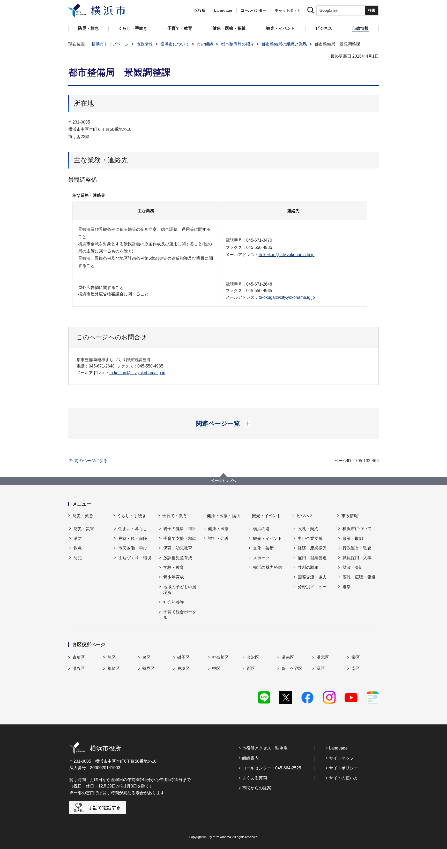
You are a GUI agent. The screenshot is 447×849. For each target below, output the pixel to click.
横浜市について (174, 44)
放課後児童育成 (177, 558)
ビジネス (305, 516)
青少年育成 (173, 577)
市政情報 (144, 44)
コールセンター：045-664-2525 (271, 768)
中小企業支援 (310, 538)
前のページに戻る (91, 460)
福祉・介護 (218, 538)
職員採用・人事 (356, 558)
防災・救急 (82, 516)
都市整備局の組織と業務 (284, 44)
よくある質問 (254, 778)
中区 (216, 668)
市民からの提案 (256, 788)
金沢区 (253, 657)
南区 (356, 668)
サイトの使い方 (343, 778)
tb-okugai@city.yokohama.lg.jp (287, 297)
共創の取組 (308, 567)
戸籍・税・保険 (132, 538)
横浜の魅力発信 (267, 567)
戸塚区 (183, 668)
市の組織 (205, 44)
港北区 (323, 657)
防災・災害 (83, 528)
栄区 (356, 657)
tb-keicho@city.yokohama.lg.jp (137, 373)
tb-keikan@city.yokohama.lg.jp (287, 255)
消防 (77, 538)
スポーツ (261, 558)
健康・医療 (218, 528)
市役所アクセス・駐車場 (265, 748)
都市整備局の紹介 (237, 44)
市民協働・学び (132, 548)
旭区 (111, 657)
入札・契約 (308, 528)
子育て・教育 (174, 516)
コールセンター (253, 10)
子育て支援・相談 (179, 538)
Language (338, 748)
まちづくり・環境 (134, 558)
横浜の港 (261, 528)
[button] (223, 423)
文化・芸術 (263, 548)
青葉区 (78, 657)
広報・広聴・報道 (359, 577)
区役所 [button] (200, 10)
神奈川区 (220, 657)
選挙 (346, 587)
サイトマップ (341, 758)
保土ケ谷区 (292, 668)
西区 (251, 668)
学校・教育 (173, 567)
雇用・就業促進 (312, 558)
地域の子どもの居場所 (179, 590)
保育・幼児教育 (177, 548)
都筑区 (113, 668)
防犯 (77, 558)
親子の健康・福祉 (179, 528)
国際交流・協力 (312, 577)
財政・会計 (352, 567)
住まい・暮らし (132, 528)
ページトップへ (223, 481)
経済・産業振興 (312, 548)
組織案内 (250, 758)
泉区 (146, 657)
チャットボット (287, 10)
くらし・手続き (131, 516)
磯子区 (183, 657)
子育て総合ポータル (179, 615)
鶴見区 (148, 668)
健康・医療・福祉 (223, 516)
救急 (77, 548)
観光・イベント (266, 516)
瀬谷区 (78, 668)
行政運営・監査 (356, 548)
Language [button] (223, 10)
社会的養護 (173, 602)
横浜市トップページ (110, 44)
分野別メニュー (312, 587)
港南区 (288, 657)
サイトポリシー (343, 768)
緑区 (321, 668)
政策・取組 (352, 538)
